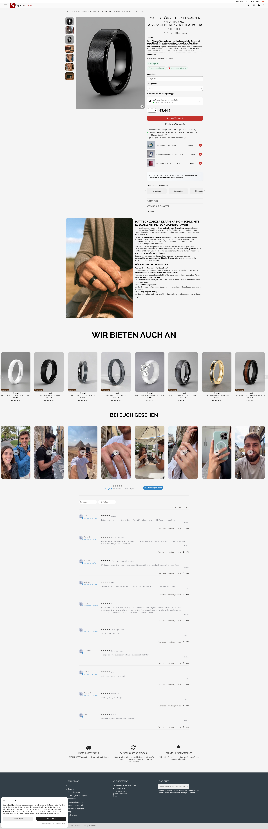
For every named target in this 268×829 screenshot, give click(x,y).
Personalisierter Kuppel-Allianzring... (49, 396)
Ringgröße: (151, 74)
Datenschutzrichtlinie (76, 805)
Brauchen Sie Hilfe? (156, 59)
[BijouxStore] (22, 5)
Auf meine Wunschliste (176, 124)
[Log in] (259, 5)
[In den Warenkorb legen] (200, 145)
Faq (69, 786)
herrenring (199, 191)
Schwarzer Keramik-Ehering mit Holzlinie (250, 396)
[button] (169, 59)
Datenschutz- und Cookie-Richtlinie (54, 824)
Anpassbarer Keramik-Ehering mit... (183, 396)
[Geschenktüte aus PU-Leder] (151, 163)
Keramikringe (164, 177)
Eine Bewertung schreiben (153, 488)
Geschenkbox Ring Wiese (166, 146)
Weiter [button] (144, 63)
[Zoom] (142, 106)
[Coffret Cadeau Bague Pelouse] (151, 145)
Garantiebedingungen (76, 808)
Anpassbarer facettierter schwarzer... (83, 396)
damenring (178, 191)
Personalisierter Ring (191, 175)
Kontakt (70, 789)
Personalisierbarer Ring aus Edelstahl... (217, 396)
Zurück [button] (77, 63)
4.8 (172, 33)
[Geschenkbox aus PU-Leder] (151, 154)
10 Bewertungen (181, 33)
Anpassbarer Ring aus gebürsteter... (116, 396)
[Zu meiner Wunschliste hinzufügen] (254, 5)
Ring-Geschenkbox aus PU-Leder (169, 155)
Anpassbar (5, 390)
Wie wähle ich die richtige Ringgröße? (162, 94)
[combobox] (88, 502)
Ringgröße (72, 799)
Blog (69, 812)
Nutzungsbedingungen (76, 802)
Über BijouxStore (74, 792)
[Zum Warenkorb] (264, 5)
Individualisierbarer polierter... (15, 395)
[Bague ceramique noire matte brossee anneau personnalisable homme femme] (69, 39)
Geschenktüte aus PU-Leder (168, 164)
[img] (163, 33)
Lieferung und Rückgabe (77, 796)
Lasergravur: (152, 84)
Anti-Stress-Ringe (177, 177)
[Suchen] (249, 5)
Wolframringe (154, 177)
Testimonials (72, 815)
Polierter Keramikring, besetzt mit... (149, 396)
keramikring (156, 191)
